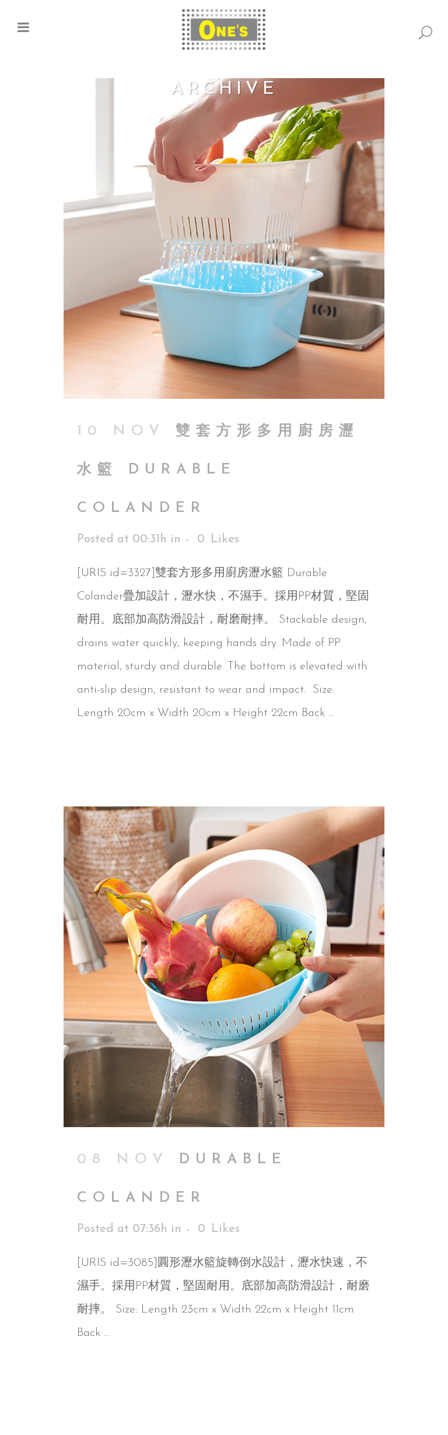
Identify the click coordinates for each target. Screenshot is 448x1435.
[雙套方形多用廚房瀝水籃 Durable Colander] (224, 238)
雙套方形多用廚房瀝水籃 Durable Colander (218, 469)
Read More (105, 754)
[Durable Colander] (224, 966)
